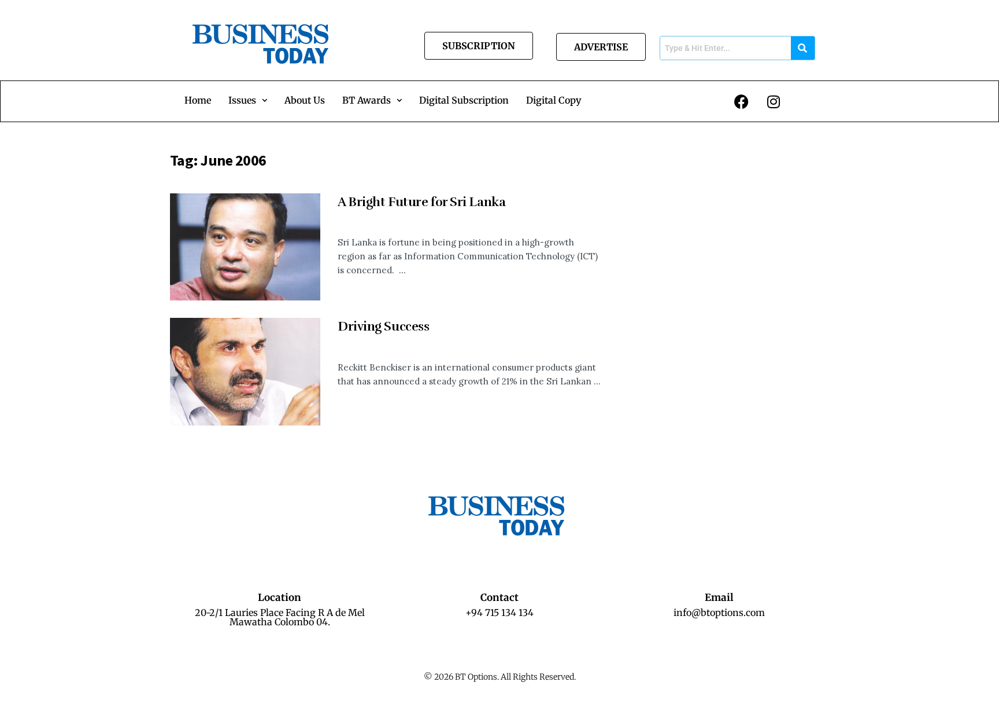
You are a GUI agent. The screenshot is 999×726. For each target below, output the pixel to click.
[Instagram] (773, 101)
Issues (242, 100)
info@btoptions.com (719, 612)
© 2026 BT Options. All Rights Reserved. (500, 677)
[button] (248, 100)
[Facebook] (741, 101)
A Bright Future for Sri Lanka (421, 202)
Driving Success (383, 326)
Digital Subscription (464, 100)
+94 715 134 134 (499, 612)
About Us (304, 100)
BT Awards (366, 100)
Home (197, 100)
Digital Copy (553, 100)
